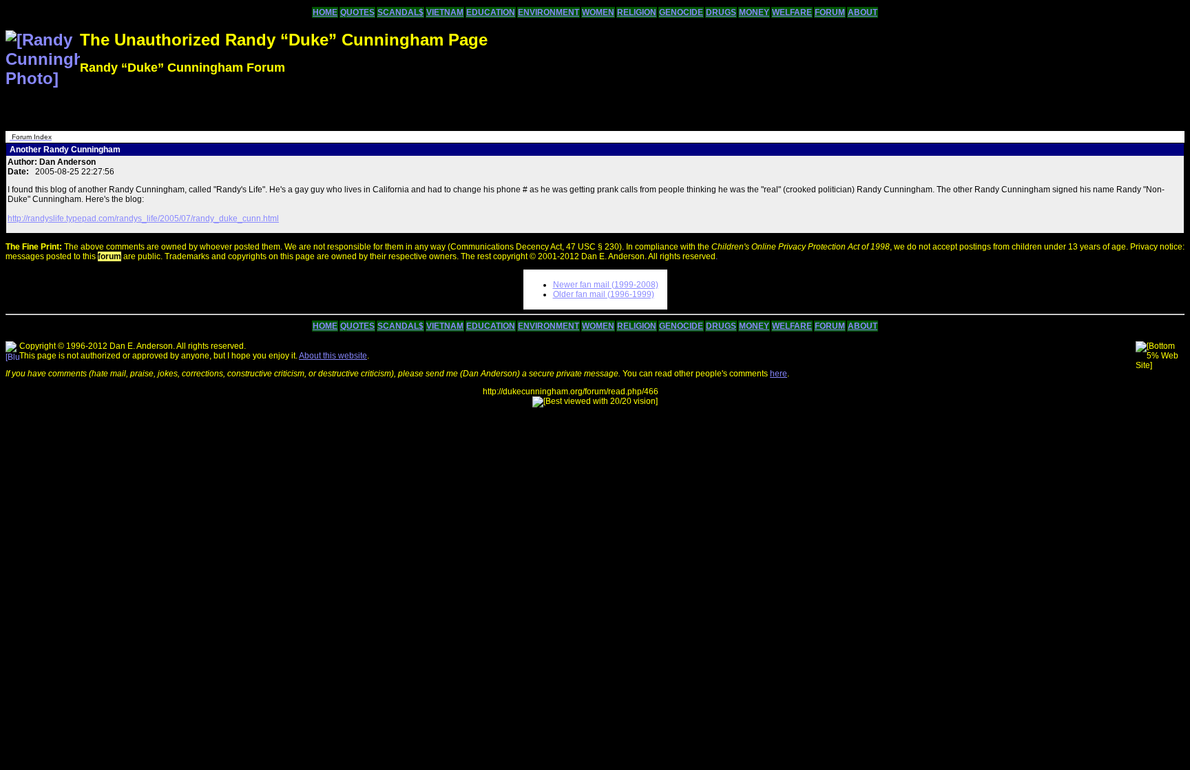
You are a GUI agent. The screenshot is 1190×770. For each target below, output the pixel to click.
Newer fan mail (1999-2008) (605, 285)
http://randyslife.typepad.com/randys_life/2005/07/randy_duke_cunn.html (143, 218)
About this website (333, 356)
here (778, 373)
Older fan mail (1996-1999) (603, 294)
